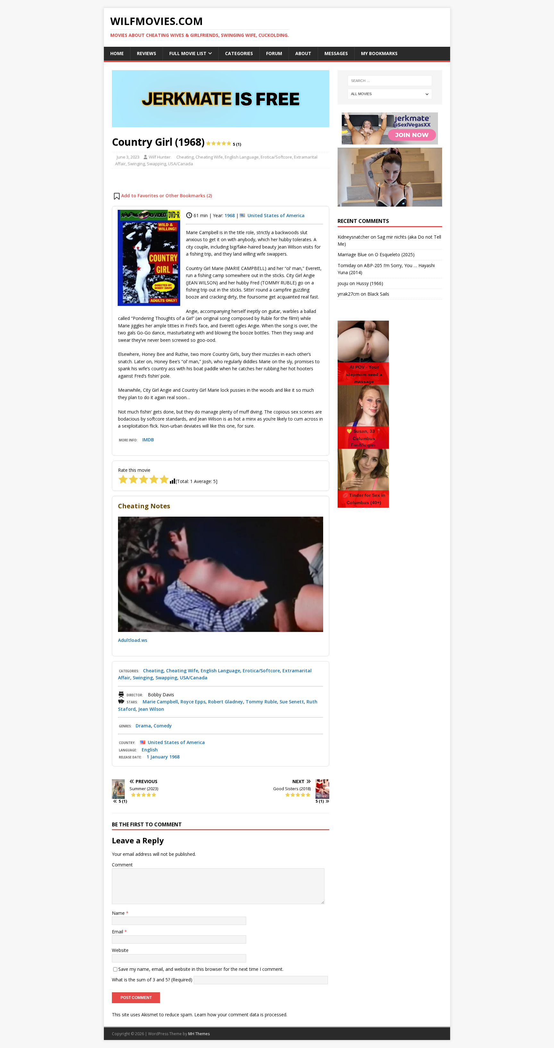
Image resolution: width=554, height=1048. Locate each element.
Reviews (146, 53)
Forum (274, 53)
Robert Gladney (225, 702)
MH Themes (199, 1033)
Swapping (156, 164)
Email (118, 932)
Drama (143, 726)
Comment (122, 865)
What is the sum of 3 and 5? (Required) (152, 980)
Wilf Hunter (160, 157)
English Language (242, 157)
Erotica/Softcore (276, 157)
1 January (157, 757)
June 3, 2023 (128, 157)
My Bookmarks (379, 53)
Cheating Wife (209, 157)
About (303, 53)
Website (120, 950)
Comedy (163, 726)
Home (117, 53)
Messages (336, 53)
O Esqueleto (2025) (395, 254)
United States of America (276, 215)
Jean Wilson (151, 709)
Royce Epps (193, 702)
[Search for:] (390, 80)
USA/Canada (180, 164)
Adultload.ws (132, 640)
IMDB (148, 440)
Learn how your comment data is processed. (240, 1014)
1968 (229, 215)
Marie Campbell (160, 702)
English (150, 750)
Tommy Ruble (261, 702)
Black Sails (378, 294)
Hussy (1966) (369, 283)
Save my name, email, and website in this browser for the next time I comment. (200, 969)
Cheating (185, 157)
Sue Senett (292, 702)
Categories (239, 53)
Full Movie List (187, 53)
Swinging (136, 164)
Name (119, 913)
